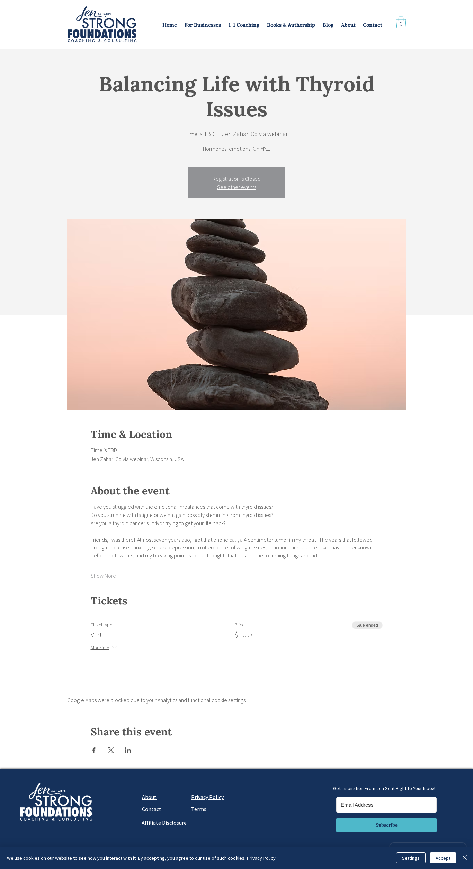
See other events (236, 186)
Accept (443, 858)
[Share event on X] (111, 750)
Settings (411, 858)
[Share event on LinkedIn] (128, 750)
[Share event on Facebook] (94, 750)
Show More (103, 575)
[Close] (465, 857)
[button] (203, 25)
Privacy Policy (261, 858)
